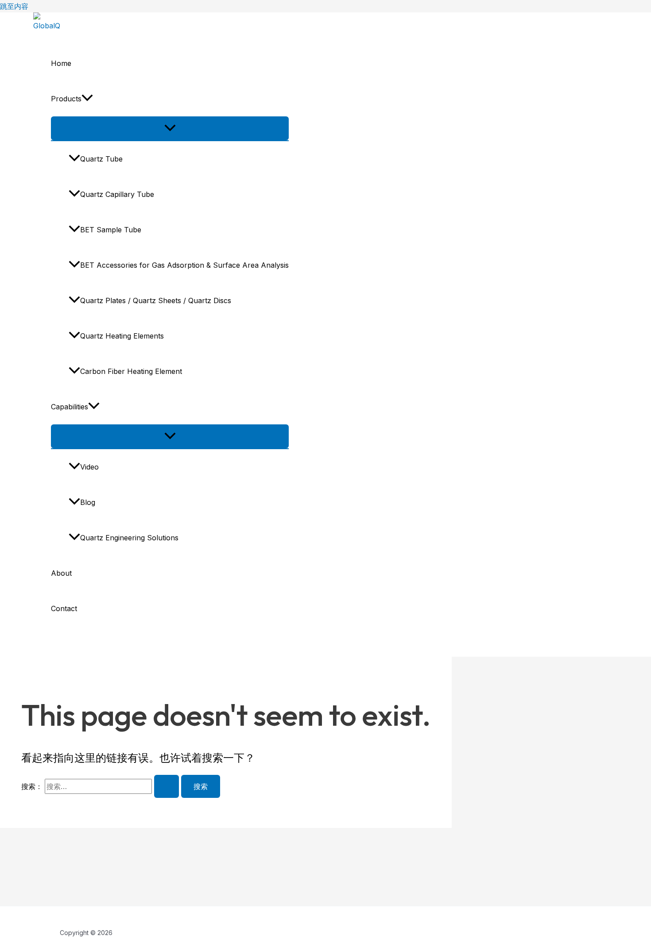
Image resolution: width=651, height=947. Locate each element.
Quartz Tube (101, 158)
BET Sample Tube (110, 229)
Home (61, 63)
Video (89, 466)
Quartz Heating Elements (122, 335)
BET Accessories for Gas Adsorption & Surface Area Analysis (184, 265)
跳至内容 (14, 6)
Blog (87, 502)
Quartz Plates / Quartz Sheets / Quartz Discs (155, 300)
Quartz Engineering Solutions (129, 537)
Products (66, 98)
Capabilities (69, 406)
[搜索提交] (166, 786)
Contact (64, 608)
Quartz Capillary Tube (117, 194)
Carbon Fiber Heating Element (131, 371)
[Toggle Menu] (170, 128)
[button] (87, 98)
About (61, 573)
